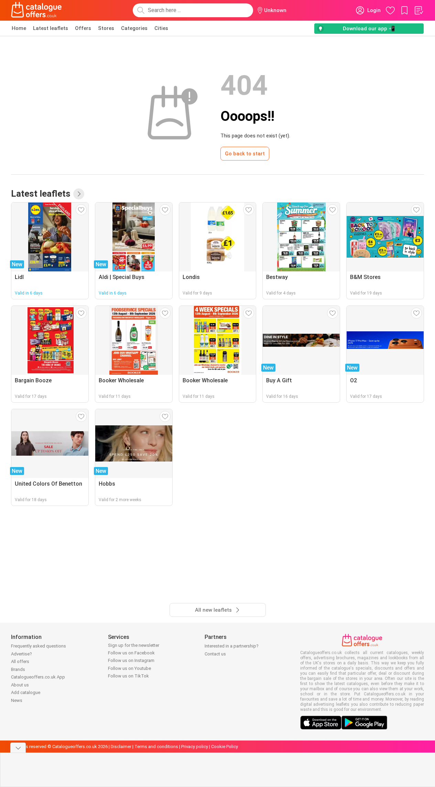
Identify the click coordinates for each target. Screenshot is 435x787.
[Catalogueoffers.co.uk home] (36, 10)
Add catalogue (25, 692)
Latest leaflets (50, 28)
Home (19, 28)
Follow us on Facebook (131, 652)
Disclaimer (121, 746)
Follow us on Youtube (129, 668)
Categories (134, 28)
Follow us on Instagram (131, 660)
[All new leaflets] (78, 193)
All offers (20, 661)
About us (20, 684)
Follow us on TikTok (128, 676)
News (16, 700)
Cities (161, 28)
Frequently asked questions (38, 646)
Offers (83, 28)
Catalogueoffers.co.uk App (38, 677)
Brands (18, 669)
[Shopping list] (418, 10)
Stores (106, 28)
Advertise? (21, 653)
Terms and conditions (156, 746)
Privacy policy (194, 746)
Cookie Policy (224, 746)
